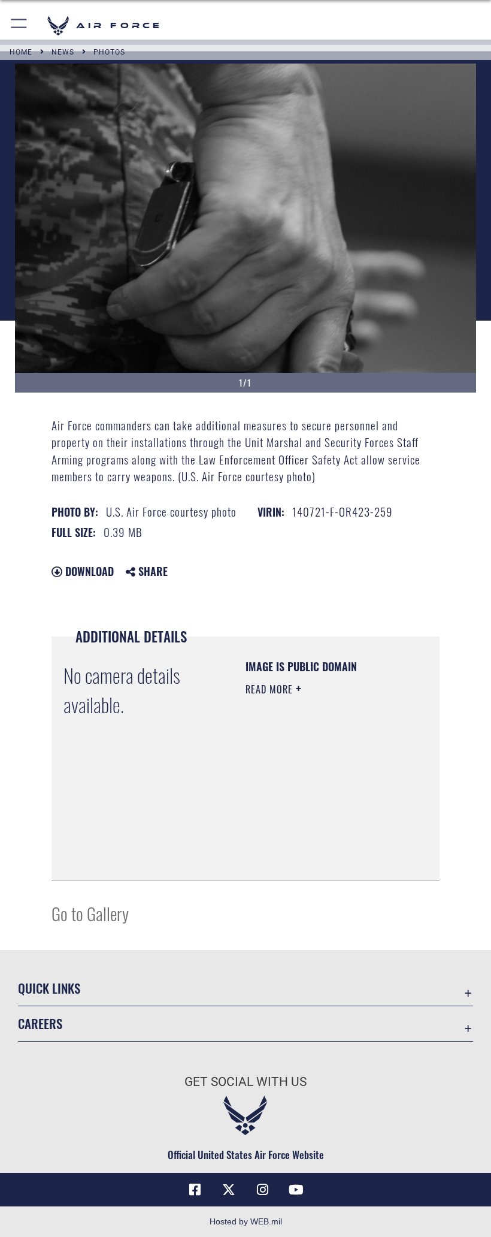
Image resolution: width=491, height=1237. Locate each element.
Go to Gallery (90, 913)
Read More (271, 689)
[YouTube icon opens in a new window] (296, 1190)
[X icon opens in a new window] (229, 1190)
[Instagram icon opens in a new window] (262, 1190)
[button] (19, 25)
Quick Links (49, 988)
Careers (40, 1023)
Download (88, 571)
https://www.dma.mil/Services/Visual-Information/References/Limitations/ (318, 841)
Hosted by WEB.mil (246, 1221)
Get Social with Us (245, 1082)
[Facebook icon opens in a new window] (195, 1190)
